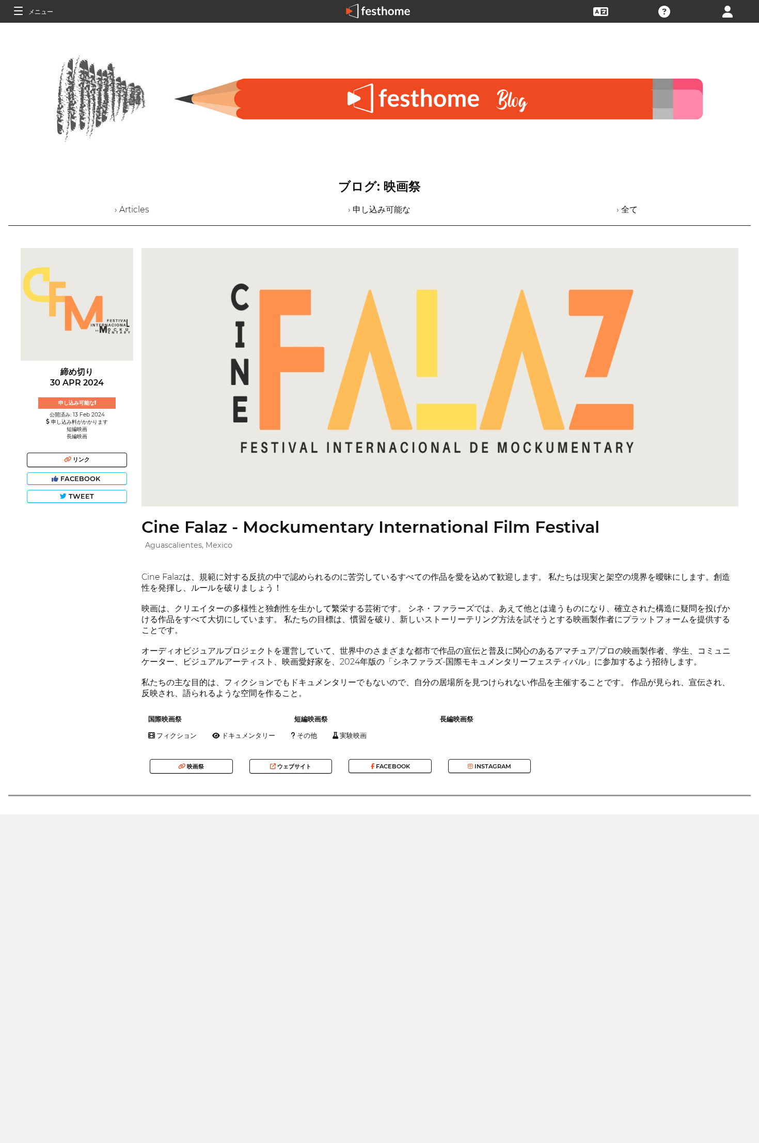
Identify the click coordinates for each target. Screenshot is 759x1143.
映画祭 (194, 766)
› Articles (132, 209)
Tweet (80, 496)
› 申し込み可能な (379, 209)
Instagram (492, 766)
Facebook (80, 479)
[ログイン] (727, 10)
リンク (80, 459)
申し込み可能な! (77, 402)
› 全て (627, 209)
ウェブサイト (293, 766)
